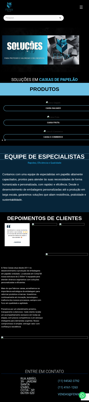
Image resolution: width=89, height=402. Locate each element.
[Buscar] (60, 18)
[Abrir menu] (81, 7)
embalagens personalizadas (44, 189)
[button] (3, 50)
